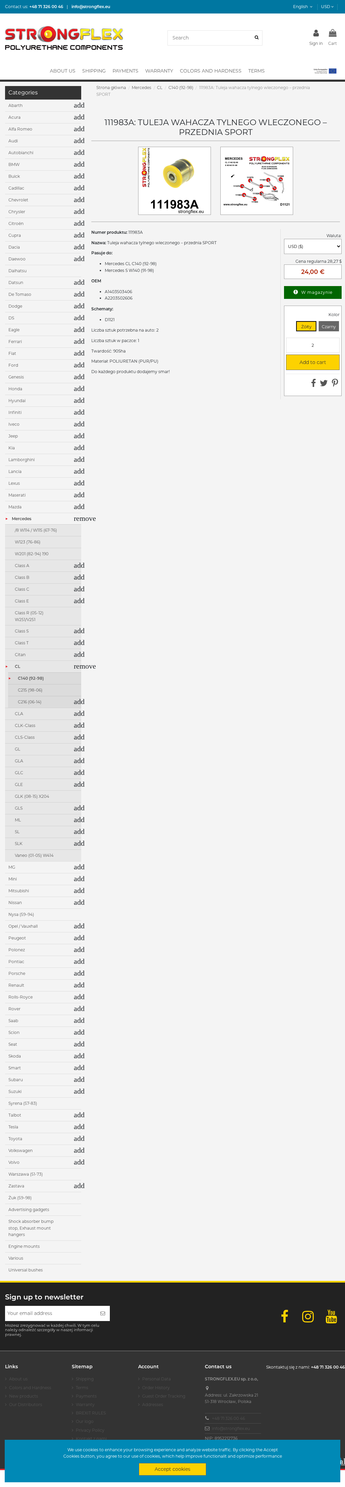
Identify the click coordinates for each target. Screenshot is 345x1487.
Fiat (12, 353)
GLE (19, 784)
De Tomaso (19, 294)
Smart (14, 1067)
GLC (19, 772)
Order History (156, 1387)
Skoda (14, 1056)
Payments (86, 1396)
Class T (22, 642)
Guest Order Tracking (163, 1396)
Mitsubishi (18, 890)
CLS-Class (25, 737)
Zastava (16, 1185)
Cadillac (16, 188)
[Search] (256, 38)
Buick (14, 176)
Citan (20, 654)
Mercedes (21, 518)
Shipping (85, 1378)
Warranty (85, 1404)
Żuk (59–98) (20, 1197)
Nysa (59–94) (21, 914)
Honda (15, 388)
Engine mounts (24, 1246)
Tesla (13, 1126)
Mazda (15, 506)
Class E (22, 601)
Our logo (85, 1421)
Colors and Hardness (30, 1387)
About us (18, 1378)
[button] (324, 71)
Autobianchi (20, 152)
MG (11, 867)
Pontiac (16, 961)
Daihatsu (17, 270)
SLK (19, 843)
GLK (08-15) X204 (32, 796)
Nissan (15, 902)
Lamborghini (21, 459)
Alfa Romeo (20, 129)
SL (17, 831)
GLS (19, 808)
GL (17, 749)
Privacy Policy (90, 1430)
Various (15, 1258)
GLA (19, 760)
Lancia (15, 471)
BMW (14, 164)
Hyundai (17, 400)
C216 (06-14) (29, 701)
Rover (14, 1008)
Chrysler (16, 211)
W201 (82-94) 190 (32, 553)
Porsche (16, 973)
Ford (13, 365)
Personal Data (156, 1378)
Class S (22, 631)
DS (11, 317)
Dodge (15, 306)
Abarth (15, 105)
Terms (82, 1387)
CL (17, 666)
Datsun (15, 282)
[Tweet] (324, 384)
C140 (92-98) (31, 678)
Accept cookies (172, 1469)
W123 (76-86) (27, 541)
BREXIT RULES (91, 1412)
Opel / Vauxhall (23, 926)
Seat (12, 1044)
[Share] (313, 384)
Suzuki (15, 1091)
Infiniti (15, 412)
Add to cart (309, 362)
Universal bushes (25, 1269)
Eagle (14, 329)
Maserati (17, 495)
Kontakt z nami (91, 1438)
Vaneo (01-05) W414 (34, 855)
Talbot (14, 1115)
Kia (11, 447)
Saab (13, 1020)
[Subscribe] (103, 1313)
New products (23, 1396)
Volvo (14, 1162)
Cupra (14, 235)
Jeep (13, 436)
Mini (12, 878)
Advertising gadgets (28, 1209)
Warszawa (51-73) (25, 1174)
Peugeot (17, 938)
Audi (13, 140)
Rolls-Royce (20, 997)
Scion (14, 1032)
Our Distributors (25, 1404)
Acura (14, 117)
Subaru (15, 1079)
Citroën (16, 223)
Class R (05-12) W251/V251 (29, 616)
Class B (22, 577)
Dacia (14, 247)
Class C (22, 589)
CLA (19, 713)
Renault (16, 985)
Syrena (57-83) (22, 1103)
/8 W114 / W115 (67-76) (36, 530)
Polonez (16, 949)
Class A (22, 565)
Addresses (152, 1404)
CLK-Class (25, 725)
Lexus (14, 483)
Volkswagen (20, 1150)
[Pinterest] (335, 384)
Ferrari (15, 341)
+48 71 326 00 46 (228, 1418)
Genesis (16, 377)
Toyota (15, 1138)
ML (18, 819)
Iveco (14, 424)
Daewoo (17, 258)
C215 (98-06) (30, 690)
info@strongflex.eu (231, 1428)
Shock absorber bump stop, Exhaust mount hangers (31, 1228)
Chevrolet (18, 199)
